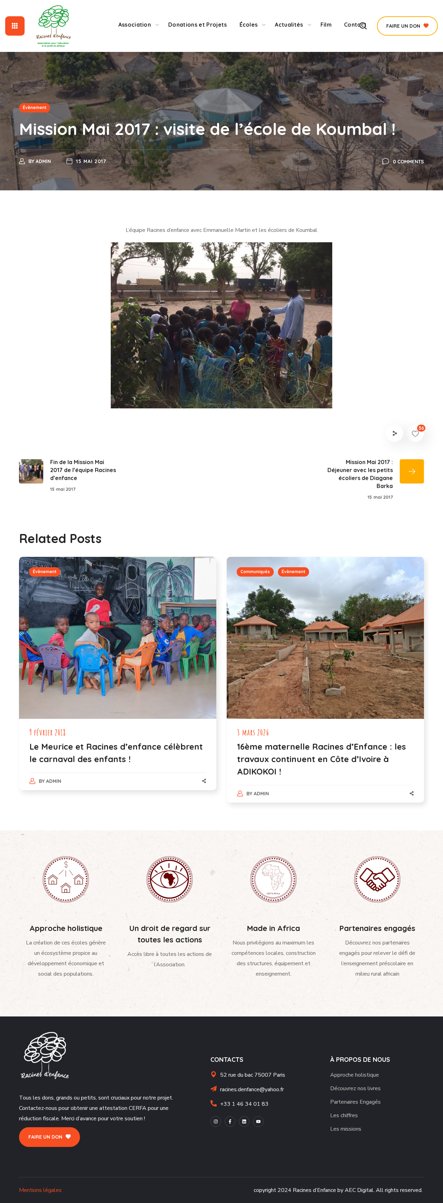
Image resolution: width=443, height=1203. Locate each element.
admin (43, 161)
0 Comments (408, 162)
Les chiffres (344, 1115)
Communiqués (255, 571)
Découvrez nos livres (355, 1088)
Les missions (345, 1129)
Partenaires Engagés (355, 1102)
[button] (407, 26)
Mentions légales (40, 1190)
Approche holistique (354, 1075)
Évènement (34, 107)
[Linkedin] (244, 1121)
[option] (118, 680)
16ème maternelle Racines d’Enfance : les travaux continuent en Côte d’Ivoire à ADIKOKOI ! (321, 759)
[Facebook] (230, 1121)
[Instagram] (215, 1121)
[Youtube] (258, 1121)
